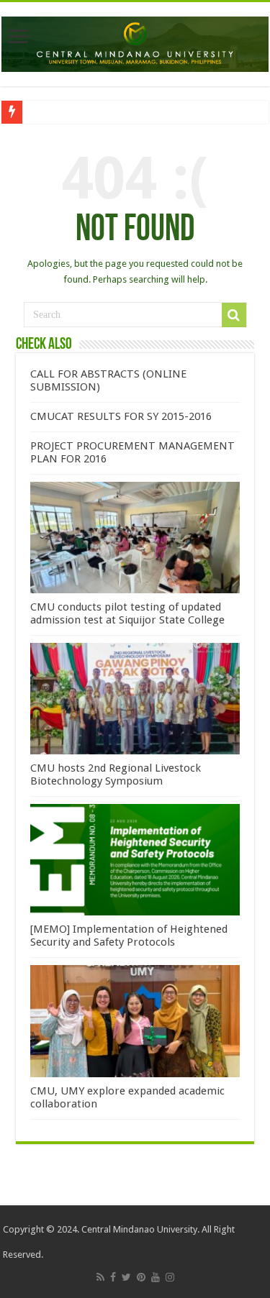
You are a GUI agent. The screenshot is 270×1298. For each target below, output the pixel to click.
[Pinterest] (141, 1277)
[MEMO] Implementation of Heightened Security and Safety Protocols (129, 936)
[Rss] (100, 1277)
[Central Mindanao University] (135, 41)
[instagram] (170, 1277)
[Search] (234, 315)
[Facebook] (113, 1277)
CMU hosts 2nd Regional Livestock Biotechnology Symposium (115, 774)
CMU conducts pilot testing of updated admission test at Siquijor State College (127, 613)
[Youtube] (155, 1277)
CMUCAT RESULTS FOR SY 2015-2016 (121, 416)
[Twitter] (126, 1277)
